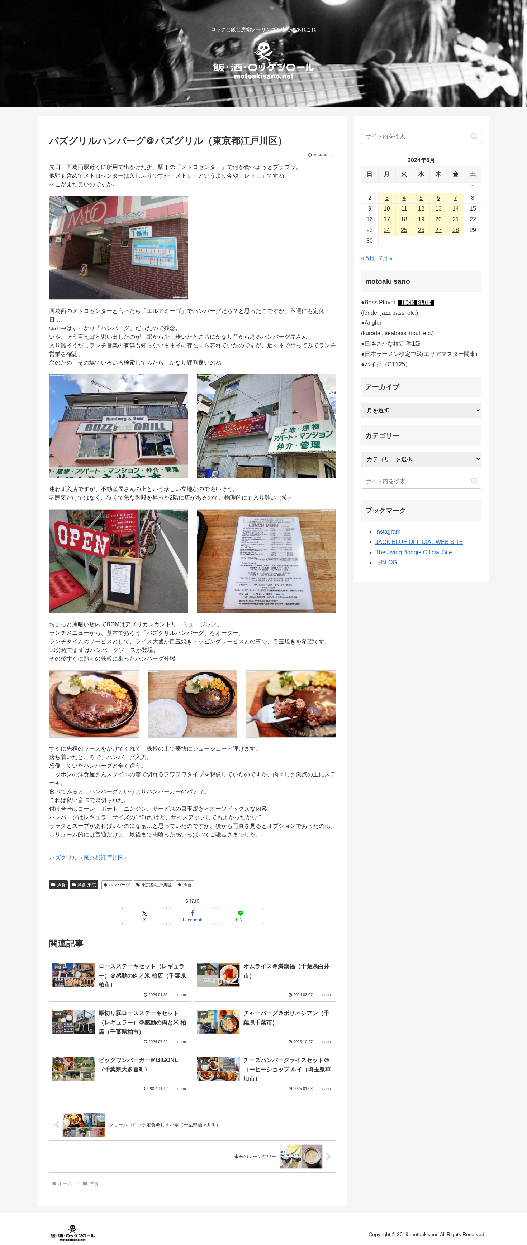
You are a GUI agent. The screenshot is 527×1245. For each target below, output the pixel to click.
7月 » (386, 258)
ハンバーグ (119, 884)
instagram (387, 532)
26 (421, 230)
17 (387, 219)
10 (387, 209)
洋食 (61, 884)
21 (455, 219)
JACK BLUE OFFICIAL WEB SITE (419, 542)
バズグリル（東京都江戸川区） (89, 858)
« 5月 (368, 258)
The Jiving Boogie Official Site (413, 552)
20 (438, 219)
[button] (474, 136)
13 (438, 209)
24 (387, 230)
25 (404, 230)
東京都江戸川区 (157, 884)
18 (404, 219)
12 (421, 209)
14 (455, 209)
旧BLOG (386, 562)
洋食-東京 (86, 884)
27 (438, 230)
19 (421, 219)
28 (455, 230)
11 (404, 209)
